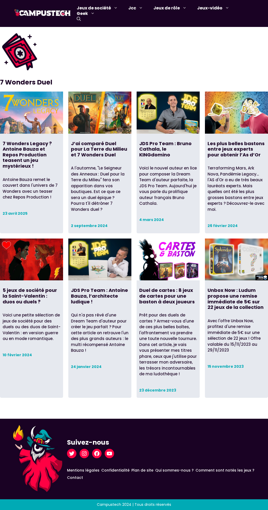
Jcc (132, 8)
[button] (78, 19)
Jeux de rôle (166, 8)
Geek (82, 13)
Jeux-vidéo (209, 8)
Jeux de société (94, 8)
